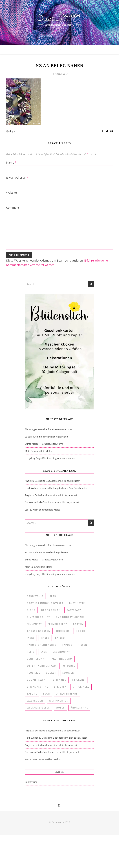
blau (52, 596)
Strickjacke (81, 686)
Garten (78, 623)
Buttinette (77, 603)
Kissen (82, 644)
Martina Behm (62, 658)
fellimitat (34, 623)
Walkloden (35, 700)
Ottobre (69, 665)
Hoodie (80, 630)
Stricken (60, 686)
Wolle (60, 707)
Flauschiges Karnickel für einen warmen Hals (48, 429)
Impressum (31, 781)
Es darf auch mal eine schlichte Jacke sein (46, 436)
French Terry (57, 623)
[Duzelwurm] (59, 22)
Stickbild (59, 679)
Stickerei (79, 679)
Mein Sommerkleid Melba (38, 451)
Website (11, 192)
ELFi (27, 509)
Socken (51, 672)
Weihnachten (58, 700)
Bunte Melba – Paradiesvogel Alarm (44, 443)
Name (11, 162)
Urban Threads (67, 693)
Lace (43, 651)
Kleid (31, 651)
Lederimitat (61, 651)
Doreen (29, 502)
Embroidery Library (70, 616)
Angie (12, 131)
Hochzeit (63, 630)
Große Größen (38, 630)
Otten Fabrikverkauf (42, 665)
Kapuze (67, 644)
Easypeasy (74, 610)
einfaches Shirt (38, 616)
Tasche (32, 693)
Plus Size (33, 672)
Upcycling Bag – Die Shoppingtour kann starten (50, 458)
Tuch (46, 693)
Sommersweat (37, 679)
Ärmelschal (79, 707)
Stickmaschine (37, 686)
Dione (31, 610)
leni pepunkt (36, 658)
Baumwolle (35, 596)
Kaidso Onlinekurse (41, 644)
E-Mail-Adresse (17, 177)
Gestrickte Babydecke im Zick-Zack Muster (57, 480)
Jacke (31, 637)
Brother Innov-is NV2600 (45, 603)
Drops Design (51, 610)
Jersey (44, 637)
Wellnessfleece (38, 707)
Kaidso (60, 637)
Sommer (68, 672)
